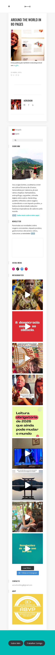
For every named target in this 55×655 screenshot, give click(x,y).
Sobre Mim (15, 643)
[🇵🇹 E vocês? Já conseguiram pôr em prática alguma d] (27, 548)
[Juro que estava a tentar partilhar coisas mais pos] (27, 326)
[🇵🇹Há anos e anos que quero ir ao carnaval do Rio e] (27, 295)
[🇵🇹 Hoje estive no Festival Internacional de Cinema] (27, 421)
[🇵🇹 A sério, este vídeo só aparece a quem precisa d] (27, 485)
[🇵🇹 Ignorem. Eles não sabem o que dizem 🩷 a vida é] (27, 358)
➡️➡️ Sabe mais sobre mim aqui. (26, 215)
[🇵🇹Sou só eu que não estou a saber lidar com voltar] (27, 517)
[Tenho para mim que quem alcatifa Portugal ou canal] (27, 453)
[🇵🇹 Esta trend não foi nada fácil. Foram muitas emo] (27, 390)
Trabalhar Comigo (34, 643)
